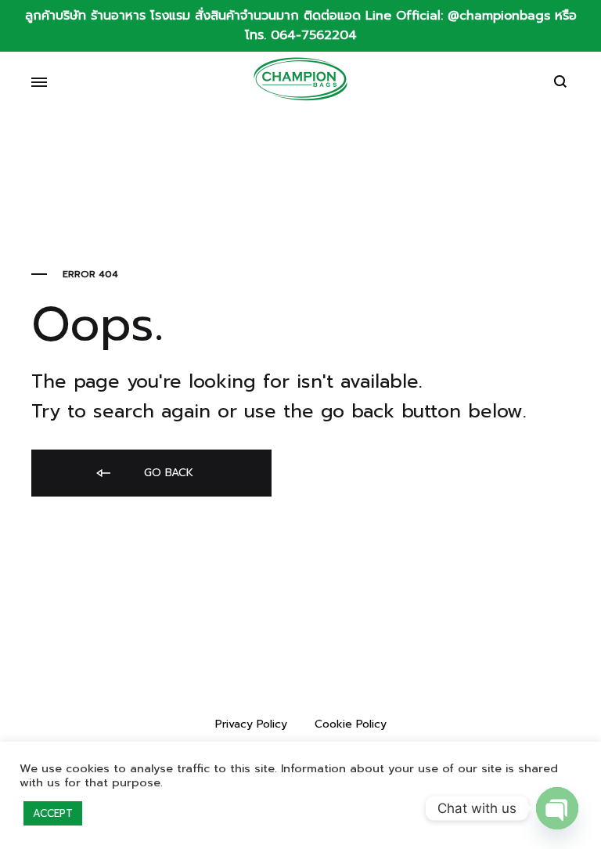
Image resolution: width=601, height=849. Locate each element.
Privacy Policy (251, 724)
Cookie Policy (351, 724)
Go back (166, 472)
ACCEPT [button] (53, 813)
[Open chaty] (557, 808)
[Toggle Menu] (39, 83)
